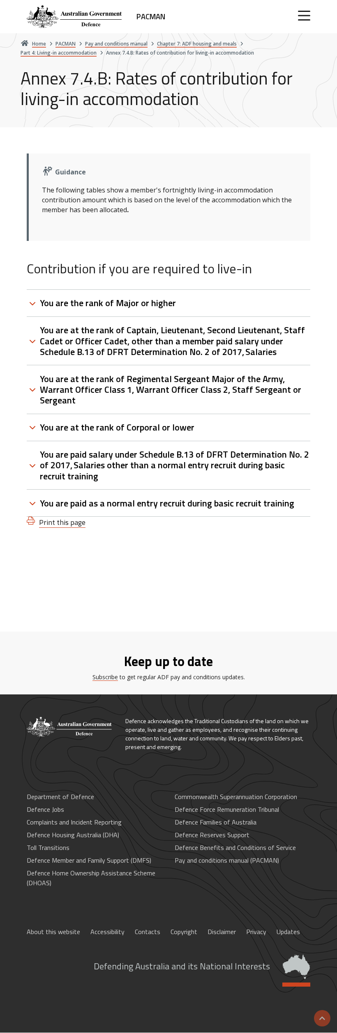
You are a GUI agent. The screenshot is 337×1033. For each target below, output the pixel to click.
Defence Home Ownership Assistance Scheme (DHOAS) (91, 878)
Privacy (256, 932)
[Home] (70, 727)
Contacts (147, 932)
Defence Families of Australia (215, 822)
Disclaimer (222, 932)
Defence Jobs (45, 809)
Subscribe (105, 677)
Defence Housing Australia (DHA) (73, 835)
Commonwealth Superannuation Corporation (236, 797)
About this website (53, 932)
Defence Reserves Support (212, 835)
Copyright (184, 932)
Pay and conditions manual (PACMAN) (227, 860)
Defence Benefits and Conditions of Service (235, 847)
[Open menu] (304, 16)
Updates (288, 932)
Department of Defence (60, 797)
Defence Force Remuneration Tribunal (227, 809)
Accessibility (107, 932)
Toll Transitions (48, 847)
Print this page (62, 522)
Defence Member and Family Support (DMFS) (89, 860)
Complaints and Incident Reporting (74, 822)
